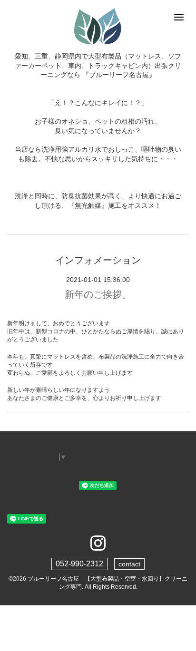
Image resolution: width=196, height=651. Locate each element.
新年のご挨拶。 (98, 294)
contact (129, 564)
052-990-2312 (79, 564)
